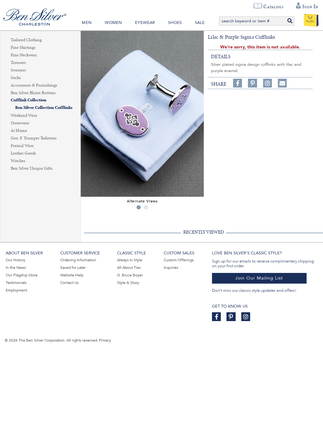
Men (86, 22)
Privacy (105, 340)
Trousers (18, 62)
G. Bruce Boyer (130, 275)
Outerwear (20, 123)
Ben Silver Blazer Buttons (33, 93)
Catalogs (273, 6)
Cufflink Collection (28, 100)
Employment (16, 290)
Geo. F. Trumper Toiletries (33, 138)
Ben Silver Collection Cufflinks (44, 108)
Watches (18, 161)
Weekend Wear (24, 115)
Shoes (175, 22)
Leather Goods (23, 153)
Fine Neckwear (24, 55)
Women (113, 22)
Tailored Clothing (26, 40)
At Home (19, 130)
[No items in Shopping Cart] (311, 19)
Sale (200, 22)
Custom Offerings (179, 260)
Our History (15, 260)
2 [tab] (146, 207)
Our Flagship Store (22, 275)
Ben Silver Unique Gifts (31, 168)
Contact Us (69, 282)
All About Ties (129, 267)
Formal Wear (22, 146)
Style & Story (128, 282)
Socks (16, 78)
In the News (16, 267)
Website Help (71, 275)
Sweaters (18, 70)
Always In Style (129, 260)
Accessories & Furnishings (34, 85)
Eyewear (145, 22)
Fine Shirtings (23, 47)
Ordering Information (78, 260)
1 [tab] (139, 207)
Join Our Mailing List (259, 278)
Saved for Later (73, 267)
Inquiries (171, 267)
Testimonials (16, 282)
